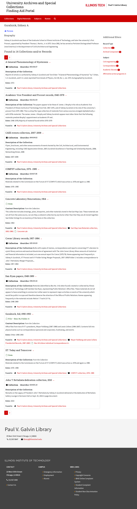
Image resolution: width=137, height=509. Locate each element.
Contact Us (12, 485)
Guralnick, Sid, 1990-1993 (18, 313)
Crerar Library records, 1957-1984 (22, 238)
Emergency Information (53, 472)
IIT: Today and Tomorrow (18, 350)
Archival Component (111, 52)
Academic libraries (110, 70)
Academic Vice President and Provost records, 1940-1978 (35, 95)
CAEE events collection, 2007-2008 (23, 132)
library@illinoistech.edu (32, 439)
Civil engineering (109, 61)
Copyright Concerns (83, 475)
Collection (107, 48)
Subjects (37, 18)
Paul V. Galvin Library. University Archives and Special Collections (41, 88)
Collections (9, 18)
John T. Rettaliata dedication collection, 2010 (28, 380)
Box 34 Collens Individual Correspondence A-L (51, 343)
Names (48, 18)
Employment (49, 475)
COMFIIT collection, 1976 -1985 (21, 169)
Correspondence (109, 66)
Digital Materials (24, 18)
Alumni (46, 478)
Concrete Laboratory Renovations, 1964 (26, 199)
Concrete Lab (22, 231)
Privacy (78, 472)
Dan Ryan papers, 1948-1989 (20, 276)
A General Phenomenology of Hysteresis (27, 62)
